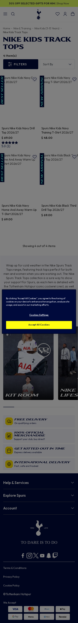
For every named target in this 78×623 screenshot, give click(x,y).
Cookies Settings (39, 315)
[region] (39, 311)
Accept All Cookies (39, 324)
